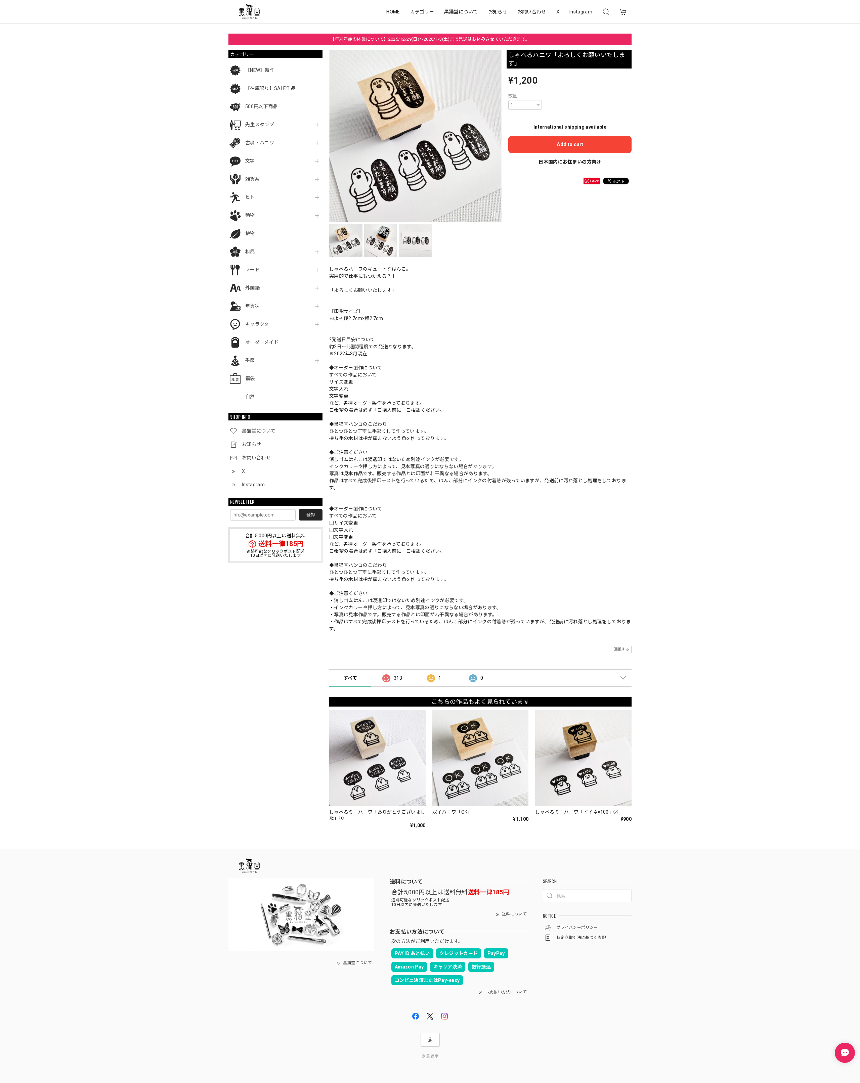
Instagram (580, 11)
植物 (250, 233)
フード (252, 269)
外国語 (252, 287)
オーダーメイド (261, 342)
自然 (250, 396)
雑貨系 (252, 179)
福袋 (250, 378)
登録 (310, 514)
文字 (250, 161)
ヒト (250, 197)
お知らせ (497, 11)
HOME (393, 11)
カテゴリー (422, 11)
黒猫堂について (461, 11)
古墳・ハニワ (259, 142)
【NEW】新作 (259, 70)
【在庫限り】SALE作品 (270, 88)
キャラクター (259, 324)
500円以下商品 (261, 106)
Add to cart (570, 144)
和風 (250, 251)
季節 (250, 360)
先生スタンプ (259, 124)
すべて (350, 678)
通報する (621, 649)
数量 (512, 95)
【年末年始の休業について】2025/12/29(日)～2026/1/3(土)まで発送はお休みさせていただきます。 (430, 39)
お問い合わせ (531, 11)
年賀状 (252, 306)
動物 (250, 215)
